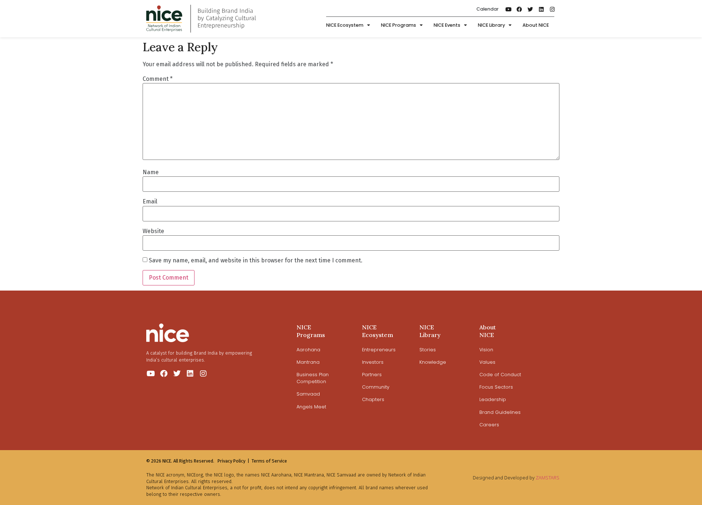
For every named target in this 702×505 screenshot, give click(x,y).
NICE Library (491, 25)
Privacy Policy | (233, 461)
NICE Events (447, 25)
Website (153, 231)
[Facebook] (519, 9)
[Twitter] (530, 9)
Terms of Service (269, 461)
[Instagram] (552, 9)
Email (150, 202)
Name (151, 172)
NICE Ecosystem (344, 25)
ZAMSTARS (547, 477)
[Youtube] (508, 9)
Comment (158, 79)
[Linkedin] (541, 9)
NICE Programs (398, 25)
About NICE (535, 25)
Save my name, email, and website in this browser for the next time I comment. (255, 260)
